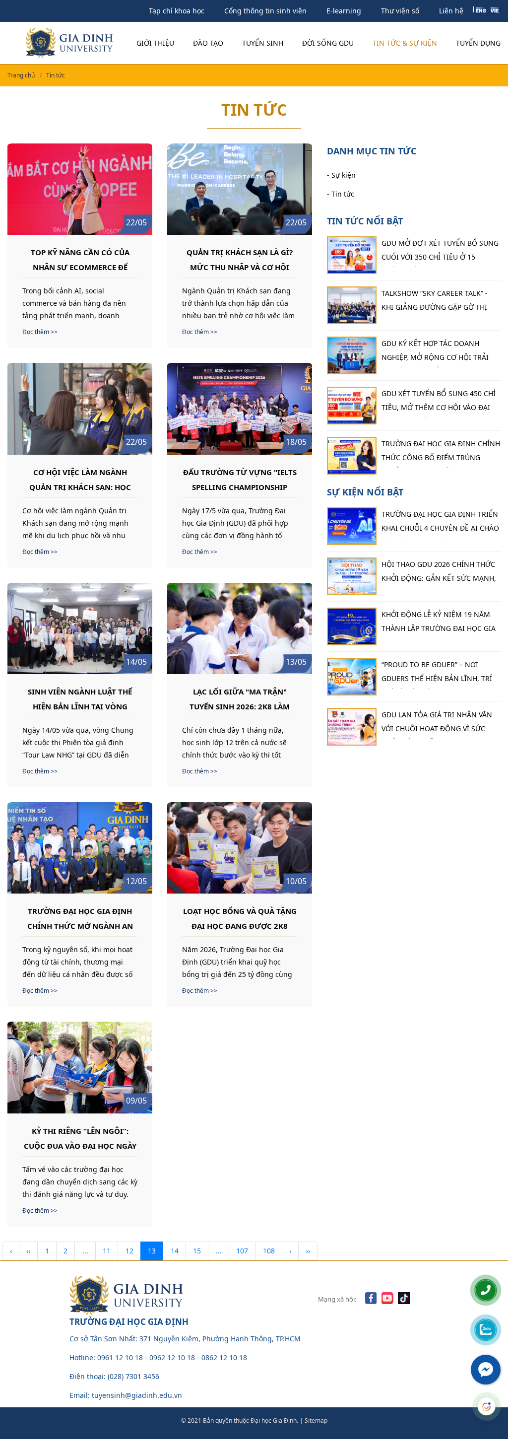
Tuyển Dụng (478, 43)
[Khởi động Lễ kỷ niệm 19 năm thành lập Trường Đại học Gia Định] (352, 626)
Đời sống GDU (328, 43)
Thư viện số (400, 10)
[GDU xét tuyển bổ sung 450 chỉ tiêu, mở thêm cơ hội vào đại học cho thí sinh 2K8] (352, 405)
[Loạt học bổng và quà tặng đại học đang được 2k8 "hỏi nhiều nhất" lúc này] (239, 848)
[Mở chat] (487, 1406)
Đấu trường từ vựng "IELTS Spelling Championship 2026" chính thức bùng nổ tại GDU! (240, 479)
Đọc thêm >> (40, 332)
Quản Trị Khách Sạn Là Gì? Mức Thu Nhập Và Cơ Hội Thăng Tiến (240, 259)
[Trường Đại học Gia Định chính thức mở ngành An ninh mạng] (79, 848)
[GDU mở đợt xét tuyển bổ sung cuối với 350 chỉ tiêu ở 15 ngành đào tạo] (352, 255)
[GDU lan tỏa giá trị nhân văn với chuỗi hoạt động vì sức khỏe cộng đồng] (352, 727)
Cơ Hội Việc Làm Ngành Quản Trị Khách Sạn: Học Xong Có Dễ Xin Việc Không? (80, 479)
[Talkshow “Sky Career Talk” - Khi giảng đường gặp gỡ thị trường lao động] (352, 305)
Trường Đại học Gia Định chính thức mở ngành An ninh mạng (80, 918)
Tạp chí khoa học (176, 10)
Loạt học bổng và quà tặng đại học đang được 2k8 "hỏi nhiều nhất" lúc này (240, 918)
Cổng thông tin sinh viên (265, 10)
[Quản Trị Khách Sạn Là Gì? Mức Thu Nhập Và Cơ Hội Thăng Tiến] (239, 189)
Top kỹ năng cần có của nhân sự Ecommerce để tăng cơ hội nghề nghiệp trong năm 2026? (80, 259)
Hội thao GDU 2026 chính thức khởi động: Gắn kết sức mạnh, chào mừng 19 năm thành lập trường (438, 573)
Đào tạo (208, 43)
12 (129, 1250)
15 (197, 1250)
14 (175, 1250)
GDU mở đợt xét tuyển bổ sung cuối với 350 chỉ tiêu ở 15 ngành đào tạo (440, 252)
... (85, 1250)
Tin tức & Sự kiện (405, 43)
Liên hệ (451, 10)
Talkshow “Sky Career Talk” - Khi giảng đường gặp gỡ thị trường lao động (434, 302)
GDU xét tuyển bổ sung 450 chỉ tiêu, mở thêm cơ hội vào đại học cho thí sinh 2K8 (438, 403)
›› (308, 1250)
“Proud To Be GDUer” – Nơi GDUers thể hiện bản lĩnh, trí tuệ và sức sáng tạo (436, 674)
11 (107, 1250)
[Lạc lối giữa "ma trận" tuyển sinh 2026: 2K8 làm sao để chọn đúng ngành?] (239, 628)
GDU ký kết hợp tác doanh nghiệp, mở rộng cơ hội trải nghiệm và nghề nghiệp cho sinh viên (435, 353)
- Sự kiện (341, 175)
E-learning (343, 10)
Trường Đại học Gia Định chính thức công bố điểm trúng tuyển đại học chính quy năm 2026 (440, 453)
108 (269, 1250)
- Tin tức (340, 194)
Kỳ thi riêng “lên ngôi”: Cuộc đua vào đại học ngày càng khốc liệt (80, 1138)
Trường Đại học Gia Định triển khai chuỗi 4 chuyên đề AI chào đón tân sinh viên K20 (440, 523)
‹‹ (28, 1250)
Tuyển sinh (262, 43)
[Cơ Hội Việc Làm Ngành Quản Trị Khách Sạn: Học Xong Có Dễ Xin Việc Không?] (79, 408)
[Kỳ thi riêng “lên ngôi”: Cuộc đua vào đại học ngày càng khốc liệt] (79, 1067)
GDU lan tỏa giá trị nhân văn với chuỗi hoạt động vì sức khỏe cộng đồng (436, 724)
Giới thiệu (155, 43)
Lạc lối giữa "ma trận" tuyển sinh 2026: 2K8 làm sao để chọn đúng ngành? (240, 698)
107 (242, 1250)
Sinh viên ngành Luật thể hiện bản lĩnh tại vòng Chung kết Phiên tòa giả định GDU (80, 698)
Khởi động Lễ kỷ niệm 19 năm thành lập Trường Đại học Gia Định (438, 624)
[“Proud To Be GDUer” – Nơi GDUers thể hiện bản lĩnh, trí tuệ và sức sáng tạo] (352, 676)
